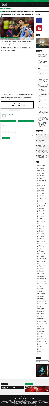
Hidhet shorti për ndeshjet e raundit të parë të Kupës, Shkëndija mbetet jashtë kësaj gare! (43, 86)
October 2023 (40, 221)
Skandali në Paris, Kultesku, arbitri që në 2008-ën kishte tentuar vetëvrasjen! (43, 152)
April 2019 (40, 311)
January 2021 (40, 276)
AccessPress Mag (31, 398)
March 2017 (40, 353)
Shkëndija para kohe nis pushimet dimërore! (9, 120)
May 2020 (40, 290)
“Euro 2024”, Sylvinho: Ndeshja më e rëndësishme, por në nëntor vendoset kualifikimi (42, 136)
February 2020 (41, 294)
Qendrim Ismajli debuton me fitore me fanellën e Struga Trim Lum (43, 113)
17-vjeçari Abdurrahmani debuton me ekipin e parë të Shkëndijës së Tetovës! (43, 118)
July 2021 (40, 266)
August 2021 (40, 265)
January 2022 (40, 256)
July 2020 (40, 286)
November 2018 (41, 319)
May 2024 (40, 210)
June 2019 (40, 308)
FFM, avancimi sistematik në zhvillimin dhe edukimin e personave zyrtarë (43, 66)
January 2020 (40, 296)
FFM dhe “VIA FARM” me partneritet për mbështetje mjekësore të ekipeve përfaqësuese (43, 109)
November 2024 (41, 200)
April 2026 (40, 171)
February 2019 (41, 314)
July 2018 (40, 326)
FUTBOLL (14, 4)
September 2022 (41, 243)
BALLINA (9, 11)
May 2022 (40, 250)
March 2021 (40, 273)
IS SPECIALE (36, 4)
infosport (10, 114)
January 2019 (40, 316)
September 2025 (41, 183)
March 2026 (40, 173)
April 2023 (40, 231)
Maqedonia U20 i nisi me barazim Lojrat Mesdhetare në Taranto (43, 80)
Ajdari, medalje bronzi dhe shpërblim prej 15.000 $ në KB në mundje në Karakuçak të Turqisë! (43, 124)
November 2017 (41, 339)
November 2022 (41, 240)
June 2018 (40, 328)
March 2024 (40, 213)
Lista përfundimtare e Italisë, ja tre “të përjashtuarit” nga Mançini (43, 142)
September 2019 (41, 303)
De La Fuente (12, 110)
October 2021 (40, 261)
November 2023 (41, 220)
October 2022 (40, 241)
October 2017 (40, 341)
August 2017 (40, 344)
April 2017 (40, 351)
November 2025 (41, 180)
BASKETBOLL (19, 4)
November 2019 (41, 299)
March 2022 (40, 253)
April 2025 (40, 191)
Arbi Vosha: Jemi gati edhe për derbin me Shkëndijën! (43, 76)
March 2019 (40, 313)
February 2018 (41, 334)
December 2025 (41, 178)
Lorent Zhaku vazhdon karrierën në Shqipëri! (42, 90)
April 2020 (40, 291)
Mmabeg (39, 155)
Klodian (39, 140)
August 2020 (40, 285)
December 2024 (41, 198)
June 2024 (40, 208)
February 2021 (41, 275)
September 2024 (41, 203)
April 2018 (40, 331)
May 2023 (40, 230)
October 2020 (40, 281)
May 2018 (40, 329)
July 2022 (40, 246)
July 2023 (40, 226)
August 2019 (40, 304)
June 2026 (40, 168)
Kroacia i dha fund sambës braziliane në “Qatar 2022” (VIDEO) (26, 120)
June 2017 (40, 348)
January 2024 (40, 216)
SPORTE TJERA (30, 4)
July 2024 (40, 206)
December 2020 (41, 278)
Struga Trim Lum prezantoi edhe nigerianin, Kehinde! (43, 94)
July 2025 (40, 186)
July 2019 (40, 306)
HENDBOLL (24, 4)
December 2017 (41, 338)
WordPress (21, 398)
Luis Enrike (18, 110)
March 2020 (40, 293)
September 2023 (41, 223)
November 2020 (41, 280)
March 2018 (40, 333)
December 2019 (41, 298)
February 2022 (41, 255)
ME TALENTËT (41, 4)
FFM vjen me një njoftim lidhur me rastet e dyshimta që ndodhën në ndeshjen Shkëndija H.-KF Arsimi (43, 72)
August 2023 (40, 225)
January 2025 (40, 196)
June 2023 (40, 228)
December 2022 (41, 238)
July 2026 (40, 166)
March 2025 (40, 193)
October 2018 (40, 321)
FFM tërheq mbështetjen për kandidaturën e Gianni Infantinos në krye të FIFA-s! (43, 104)
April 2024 (40, 211)
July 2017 (40, 346)
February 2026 (41, 175)
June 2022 (40, 248)
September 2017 (41, 343)
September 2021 (41, 263)
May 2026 (40, 170)
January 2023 (40, 236)
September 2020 (41, 283)
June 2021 (40, 268)
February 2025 (41, 195)
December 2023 (41, 218)
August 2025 (40, 185)
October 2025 (40, 181)
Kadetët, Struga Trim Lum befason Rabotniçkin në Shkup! (43, 55)
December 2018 (41, 318)
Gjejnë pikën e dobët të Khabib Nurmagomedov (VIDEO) (43, 156)
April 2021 (40, 271)
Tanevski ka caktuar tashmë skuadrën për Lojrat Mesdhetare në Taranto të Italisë (42, 98)
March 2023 (40, 233)
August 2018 (40, 324)
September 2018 (41, 323)
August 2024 (40, 205)
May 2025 (40, 190)
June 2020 (40, 288)
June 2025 (40, 188)
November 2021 (41, 260)
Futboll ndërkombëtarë (14, 37)
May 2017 (40, 349)
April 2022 (40, 251)
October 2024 (40, 201)
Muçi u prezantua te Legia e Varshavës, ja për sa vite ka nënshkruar (42, 147)
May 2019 (40, 309)
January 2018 (40, 336)
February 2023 (41, 235)
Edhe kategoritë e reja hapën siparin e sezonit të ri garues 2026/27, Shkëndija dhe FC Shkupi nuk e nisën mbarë (43, 60)
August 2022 (40, 245)
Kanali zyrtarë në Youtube (38, 0)
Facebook (44, 0)
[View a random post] (47, 9)
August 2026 (40, 165)
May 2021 (40, 270)
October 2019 (40, 301)
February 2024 (41, 215)
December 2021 (41, 258)
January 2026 (40, 176)
